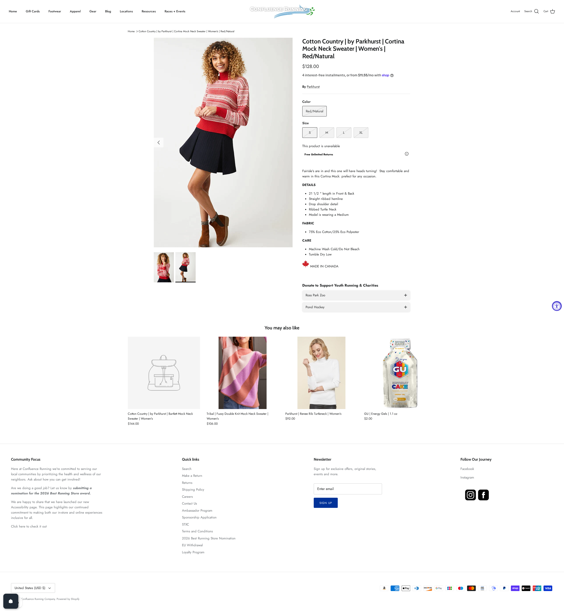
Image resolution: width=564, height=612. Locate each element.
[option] (223, 142)
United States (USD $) (30, 588)
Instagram (467, 477)
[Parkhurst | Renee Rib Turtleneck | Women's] (321, 373)
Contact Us (189, 503)
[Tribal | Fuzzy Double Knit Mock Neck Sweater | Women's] (243, 373)
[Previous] (158, 142)
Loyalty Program (193, 552)
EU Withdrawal (192, 545)
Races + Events (175, 11)
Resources (149, 11)
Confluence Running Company (38, 599)
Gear (92, 11)
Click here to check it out (29, 526)
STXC (185, 524)
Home (13, 11)
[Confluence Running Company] (282, 11)
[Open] (10, 601)
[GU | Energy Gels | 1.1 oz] (400, 373)
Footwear (54, 11)
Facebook (467, 468)
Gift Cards (33, 11)
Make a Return (192, 475)
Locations (126, 11)
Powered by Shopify (68, 599)
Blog (108, 11)
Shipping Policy (193, 489)
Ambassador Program (197, 510)
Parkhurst (313, 86)
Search (186, 468)
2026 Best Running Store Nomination (209, 538)
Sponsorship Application (199, 517)
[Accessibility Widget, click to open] (557, 306)
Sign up (325, 503)
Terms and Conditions (197, 531)
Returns (187, 482)
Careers (187, 496)
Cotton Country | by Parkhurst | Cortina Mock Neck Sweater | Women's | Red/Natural (186, 31)
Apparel (75, 11)
